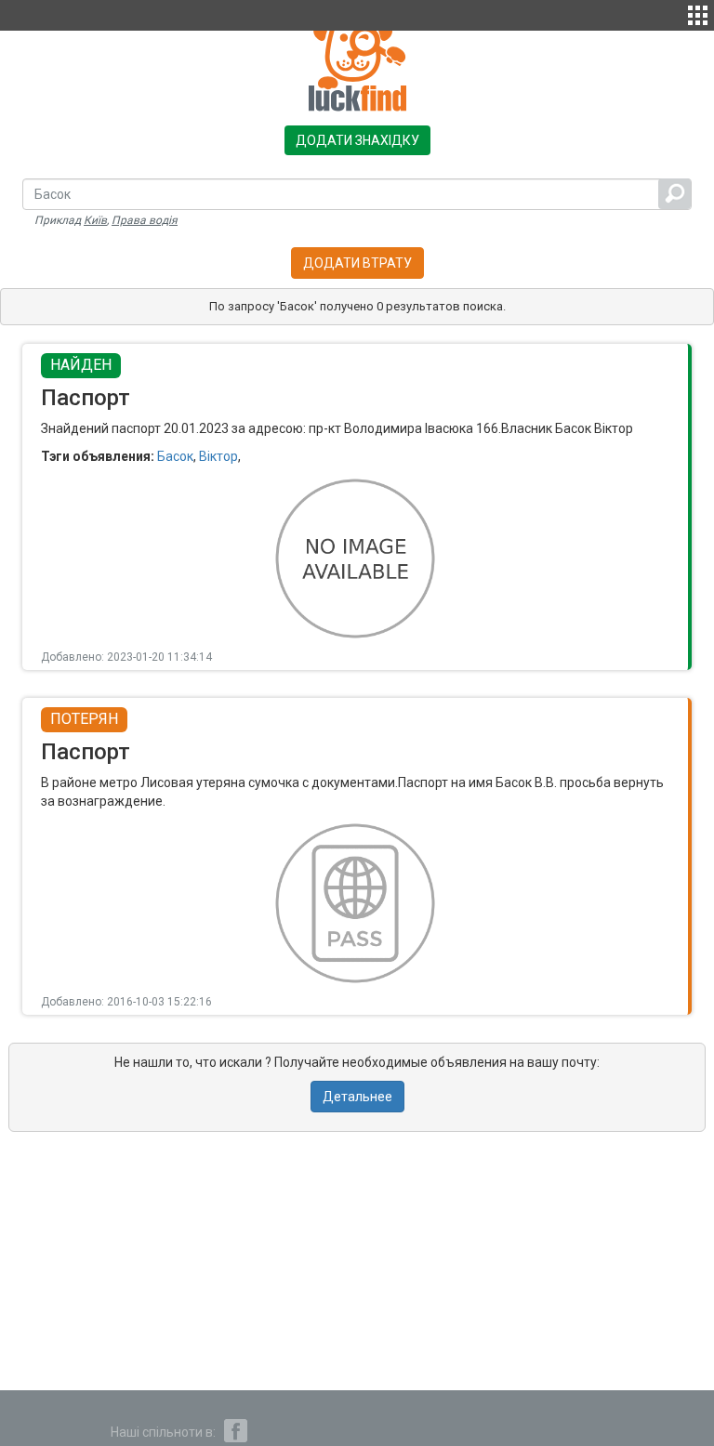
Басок (175, 456)
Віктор (218, 456)
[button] (697, 13)
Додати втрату (357, 263)
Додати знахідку (357, 140)
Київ (95, 220)
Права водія (145, 220)
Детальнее (357, 1096)
